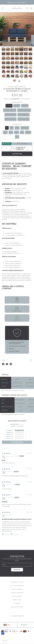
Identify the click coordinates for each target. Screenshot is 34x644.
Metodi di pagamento (17, 596)
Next (32, 29)
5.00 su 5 (21, 424)
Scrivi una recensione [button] (17, 442)
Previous (1, 29)
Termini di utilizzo (17, 600)
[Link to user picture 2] (15, 537)
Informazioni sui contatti (17, 582)
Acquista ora (17, 154)
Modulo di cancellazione (17, 607)
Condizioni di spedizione (17, 593)
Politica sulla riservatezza (17, 585)
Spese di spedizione (15, 98)
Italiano (24, 625)
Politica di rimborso (17, 589)
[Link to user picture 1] (6, 537)
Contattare (17, 603)
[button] (3, 8)
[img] (6, 453)
